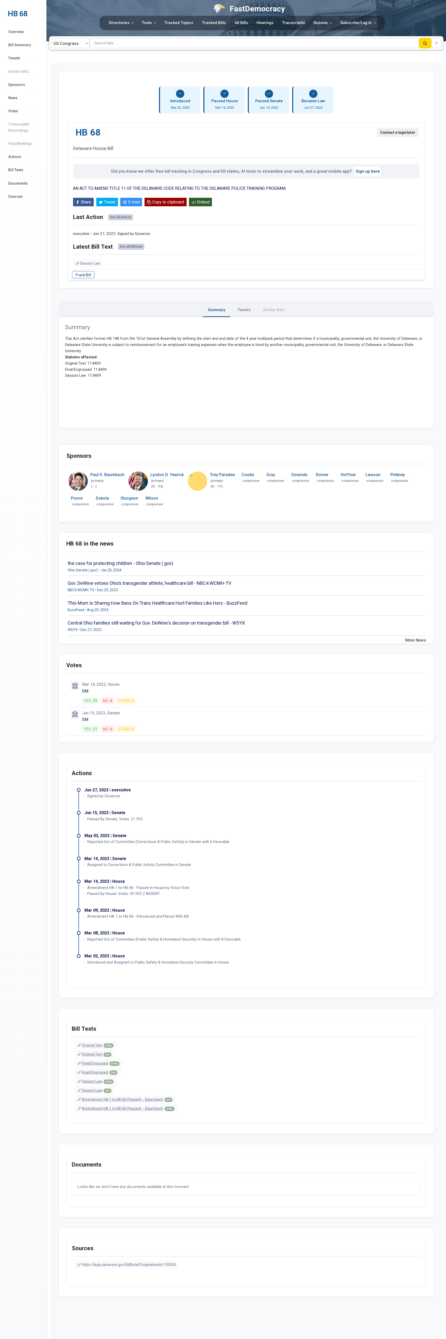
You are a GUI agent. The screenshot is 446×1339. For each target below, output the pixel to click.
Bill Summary (19, 45)
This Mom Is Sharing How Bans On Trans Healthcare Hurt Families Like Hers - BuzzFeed (157, 603)
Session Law (90, 263)
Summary (216, 310)
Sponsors (16, 85)
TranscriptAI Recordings (18, 127)
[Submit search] (425, 43)
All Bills (241, 22)
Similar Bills (18, 71)
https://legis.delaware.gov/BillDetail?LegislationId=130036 (129, 1265)
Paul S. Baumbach (107, 474)
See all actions (120, 217)
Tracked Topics (178, 22)
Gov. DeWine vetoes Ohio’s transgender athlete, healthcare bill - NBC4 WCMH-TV (149, 583)
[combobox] (70, 43)
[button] (436, 43)
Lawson (372, 474)
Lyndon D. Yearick (167, 474)
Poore (77, 498)
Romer (322, 474)
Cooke (248, 474)
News (13, 98)
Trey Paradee (222, 474)
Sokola (102, 498)
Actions (14, 157)
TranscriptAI (293, 22)
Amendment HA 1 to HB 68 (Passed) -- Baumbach (126, 1099)
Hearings (265, 22)
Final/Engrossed (100, 1063)
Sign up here (368, 171)
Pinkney (397, 474)
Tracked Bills (214, 22)
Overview (16, 32)
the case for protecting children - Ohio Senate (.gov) (120, 563)
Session (320, 22)
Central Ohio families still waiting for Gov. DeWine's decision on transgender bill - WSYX (156, 623)
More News (415, 640)
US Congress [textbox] (66, 43)
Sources (15, 196)
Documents (18, 183)
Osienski (299, 474)
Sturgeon (129, 498)
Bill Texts (15, 170)
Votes (13, 111)
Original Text (97, 1045)
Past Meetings (20, 143)
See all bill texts (131, 246)
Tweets (14, 58)
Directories (119, 22)
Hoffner (348, 474)
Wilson (151, 498)
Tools (147, 22)
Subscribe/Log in (356, 22)
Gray (270, 474)
